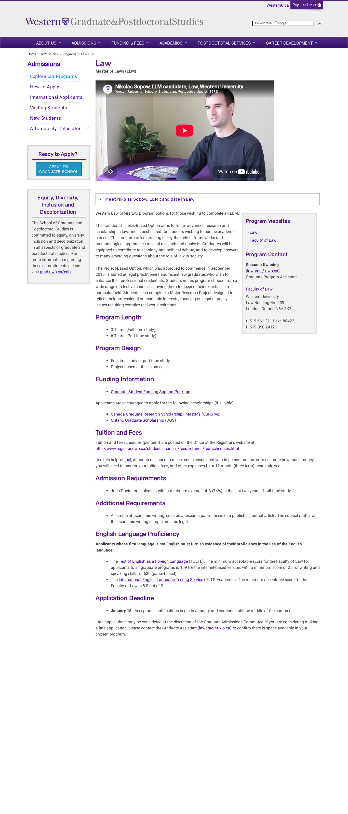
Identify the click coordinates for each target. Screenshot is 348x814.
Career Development (289, 43)
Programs (69, 54)
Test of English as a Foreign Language (153, 561)
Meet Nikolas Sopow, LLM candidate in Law (150, 199)
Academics (170, 43)
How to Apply (44, 86)
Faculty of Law (263, 240)
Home (32, 54)
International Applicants (56, 97)
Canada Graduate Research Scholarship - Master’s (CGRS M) (165, 414)
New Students (45, 118)
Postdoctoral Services (224, 43)
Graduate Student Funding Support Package (150, 391)
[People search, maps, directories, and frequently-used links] (306, 6)
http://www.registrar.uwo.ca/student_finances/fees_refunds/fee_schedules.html (167, 448)
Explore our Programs (53, 76)
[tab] (208, 199)
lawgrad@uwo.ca (262, 270)
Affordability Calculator (55, 128)
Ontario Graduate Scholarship (137, 420)
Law (253, 232)
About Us (46, 43)
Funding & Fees (127, 43)
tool (127, 459)
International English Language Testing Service (161, 579)
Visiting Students (48, 107)
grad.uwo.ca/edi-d (56, 271)
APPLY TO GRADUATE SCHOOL (58, 169)
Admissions (84, 43)
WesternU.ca (277, 5)
